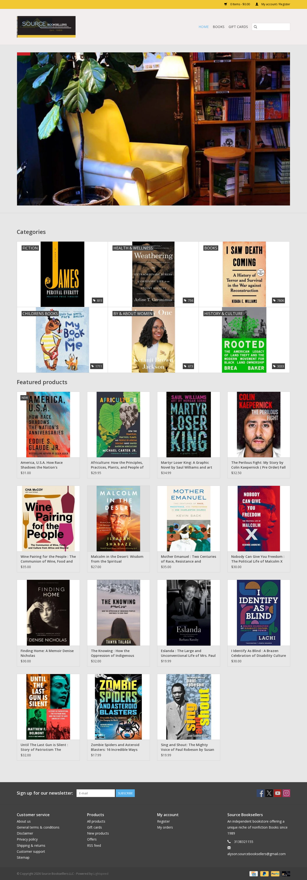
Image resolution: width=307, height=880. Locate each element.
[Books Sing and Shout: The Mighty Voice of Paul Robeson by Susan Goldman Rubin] (188, 707)
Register (163, 821)
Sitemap (23, 857)
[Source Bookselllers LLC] (70, 27)
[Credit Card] (253, 873)
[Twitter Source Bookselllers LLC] (269, 793)
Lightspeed (100, 874)
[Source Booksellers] (153, 128)
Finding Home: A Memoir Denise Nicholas (47, 653)
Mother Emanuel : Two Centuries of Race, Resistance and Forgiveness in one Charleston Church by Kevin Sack (188, 559)
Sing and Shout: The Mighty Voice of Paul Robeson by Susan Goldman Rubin (187, 747)
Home (204, 26)
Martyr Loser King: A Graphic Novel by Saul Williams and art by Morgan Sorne (186, 465)
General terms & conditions (38, 827)
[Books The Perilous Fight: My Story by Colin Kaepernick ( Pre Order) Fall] (258, 424)
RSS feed (94, 845)
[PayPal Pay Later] (264, 873)
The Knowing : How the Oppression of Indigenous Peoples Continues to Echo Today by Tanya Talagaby (113, 653)
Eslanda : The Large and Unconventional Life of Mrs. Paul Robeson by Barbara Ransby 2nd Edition (188, 653)
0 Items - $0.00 (240, 4)
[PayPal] (274, 873)
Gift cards (238, 26)
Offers (92, 839)
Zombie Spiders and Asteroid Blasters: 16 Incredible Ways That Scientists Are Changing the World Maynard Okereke (115, 747)
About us (24, 821)
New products (98, 833)
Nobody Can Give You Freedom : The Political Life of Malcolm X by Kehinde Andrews (257, 559)
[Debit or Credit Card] (285, 873)
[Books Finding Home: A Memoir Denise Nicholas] (48, 612)
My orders (165, 827)
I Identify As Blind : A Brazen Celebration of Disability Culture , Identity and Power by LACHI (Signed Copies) (258, 653)
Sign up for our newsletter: (45, 793)
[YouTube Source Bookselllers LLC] (278, 793)
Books (218, 26)
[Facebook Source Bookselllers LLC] (260, 793)
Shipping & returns (31, 845)
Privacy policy (27, 839)
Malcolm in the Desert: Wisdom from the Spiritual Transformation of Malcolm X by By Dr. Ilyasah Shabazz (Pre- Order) (117, 559)
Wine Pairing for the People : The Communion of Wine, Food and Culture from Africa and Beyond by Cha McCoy (48, 559)
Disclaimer (25, 833)
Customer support (31, 851)
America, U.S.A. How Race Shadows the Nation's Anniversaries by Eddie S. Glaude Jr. (48, 465)
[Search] (255, 27)
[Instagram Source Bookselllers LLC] (286, 793)
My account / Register (275, 4)
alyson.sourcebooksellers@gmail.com (256, 854)
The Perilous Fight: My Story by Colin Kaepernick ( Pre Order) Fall (258, 465)
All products (96, 821)
